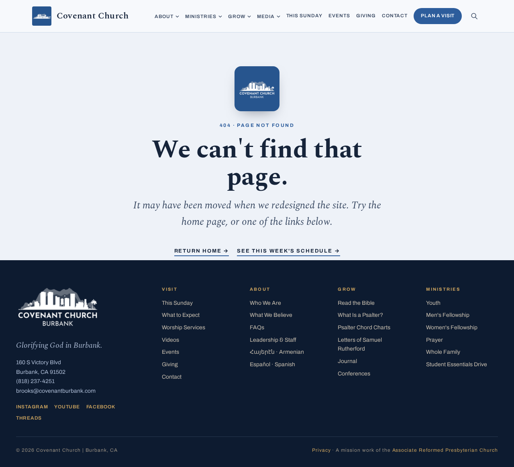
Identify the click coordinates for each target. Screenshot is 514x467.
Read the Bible (356, 303)
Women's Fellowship (451, 327)
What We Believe (271, 315)
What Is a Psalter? (360, 315)
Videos (170, 340)
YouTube (67, 407)
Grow (236, 16)
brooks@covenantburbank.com (56, 391)
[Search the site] (474, 16)
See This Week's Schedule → (288, 251)
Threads (29, 418)
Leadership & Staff (273, 340)
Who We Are (265, 303)
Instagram (32, 407)
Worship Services (183, 327)
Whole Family (443, 352)
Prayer (434, 340)
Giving (366, 15)
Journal (347, 361)
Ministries (200, 16)
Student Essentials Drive (456, 364)
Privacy (321, 450)
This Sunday (304, 15)
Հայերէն (277, 352)
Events (339, 15)
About (164, 16)
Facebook (100, 407)
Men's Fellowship (447, 315)
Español (272, 364)
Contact (395, 15)
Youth (433, 303)
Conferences (354, 374)
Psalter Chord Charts (364, 327)
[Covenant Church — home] (58, 307)
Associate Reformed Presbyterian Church (445, 450)
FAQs (257, 327)
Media (266, 16)
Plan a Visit (438, 15)
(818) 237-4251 (35, 381)
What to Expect (181, 315)
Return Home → (201, 251)
